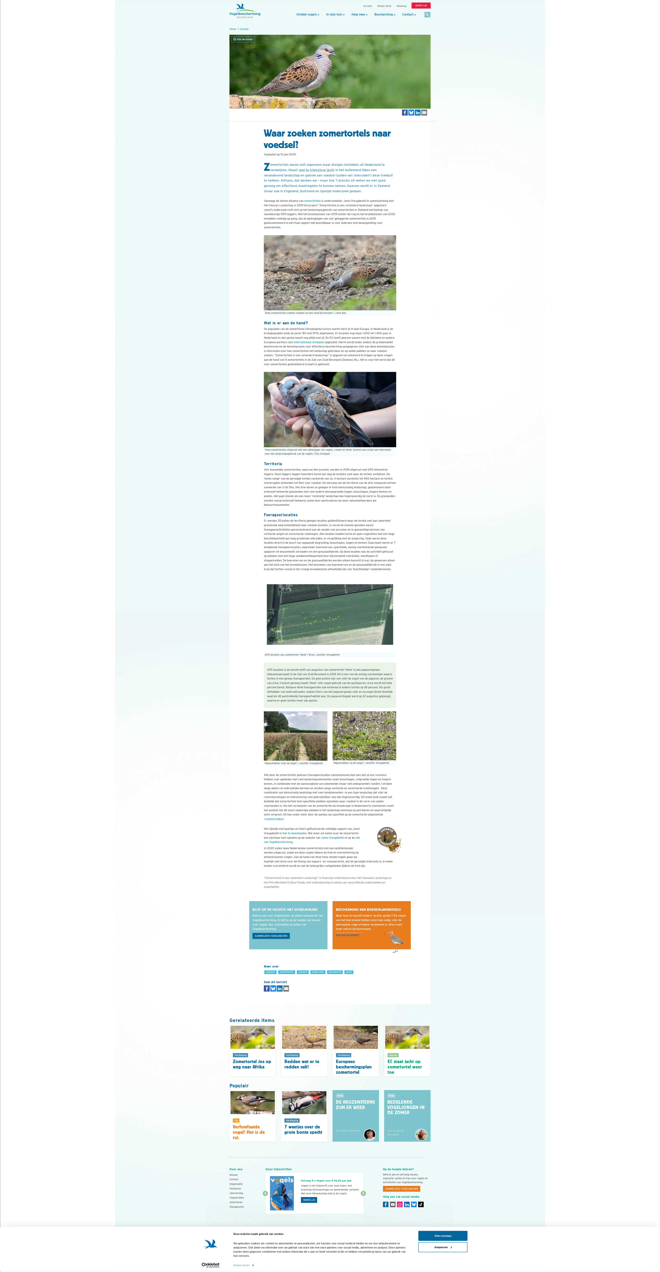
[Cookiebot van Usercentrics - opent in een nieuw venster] (211, 1265)
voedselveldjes (274, 819)
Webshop (401, 5)
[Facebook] (385, 1204)
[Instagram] (400, 1204)
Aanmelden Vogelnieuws (271, 935)
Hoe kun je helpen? (347, 935)
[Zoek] (428, 15)
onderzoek (318, 971)
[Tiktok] (421, 1204)
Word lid (309, 1200)
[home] (244, 10)
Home (232, 29)
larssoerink (335, 971)
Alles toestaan (443, 1235)
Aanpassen (441, 1247)
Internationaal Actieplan (309, 342)
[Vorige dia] (265, 1204)
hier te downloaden (294, 833)
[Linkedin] (407, 1204)
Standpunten (236, 1206)
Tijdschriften (236, 1197)
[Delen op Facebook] (405, 113)
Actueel (244, 29)
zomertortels (312, 201)
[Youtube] (392, 1204)
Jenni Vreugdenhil (332, 837)
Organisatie (236, 1184)
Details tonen (241, 1265)
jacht (349, 971)
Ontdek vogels (306, 14)
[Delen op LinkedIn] (418, 113)
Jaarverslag (236, 1193)
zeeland (302, 971)
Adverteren (236, 1202)
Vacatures (235, 1188)
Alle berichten (244, 39)
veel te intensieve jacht (316, 170)
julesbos (270, 971)
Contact (407, 14)
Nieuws (233, 1174)
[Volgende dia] (363, 1204)
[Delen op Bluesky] (411, 113)
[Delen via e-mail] (424, 113)
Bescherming (383, 14)
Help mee (358, 14)
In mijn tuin (334, 14)
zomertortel (287, 971)
